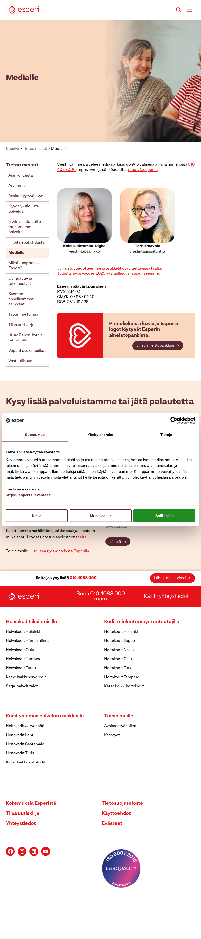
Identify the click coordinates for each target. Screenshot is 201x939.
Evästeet (112, 823)
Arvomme (17, 186)
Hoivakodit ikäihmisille (31, 621)
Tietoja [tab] (166, 434)
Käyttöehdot (116, 813)
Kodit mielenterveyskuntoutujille (141, 621)
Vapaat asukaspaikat (27, 351)
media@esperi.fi (143, 170)
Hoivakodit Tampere (23, 659)
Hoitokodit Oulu (118, 659)
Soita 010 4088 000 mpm (100, 596)
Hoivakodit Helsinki (23, 632)
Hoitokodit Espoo (119, 641)
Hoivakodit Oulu (20, 650)
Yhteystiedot (21, 823)
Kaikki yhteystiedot (166, 596)
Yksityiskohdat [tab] (100, 434)
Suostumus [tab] (35, 434)
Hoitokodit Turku (119, 668)
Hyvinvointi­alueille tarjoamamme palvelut (24, 227)
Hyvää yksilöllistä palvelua (23, 209)
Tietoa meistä (35, 149)
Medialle (16, 253)
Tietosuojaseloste (122, 803)
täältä (81, 537)
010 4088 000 (83, 578)
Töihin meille (118, 716)
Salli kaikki (164, 516)
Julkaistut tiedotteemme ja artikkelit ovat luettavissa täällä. (109, 269)
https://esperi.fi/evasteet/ (28, 495)
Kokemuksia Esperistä (31, 803)
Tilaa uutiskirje (21, 325)
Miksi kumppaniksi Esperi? (24, 265)
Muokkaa (97, 516)
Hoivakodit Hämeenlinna (28, 641)
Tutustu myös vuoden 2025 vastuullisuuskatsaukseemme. (108, 274)
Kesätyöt (112, 735)
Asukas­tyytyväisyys (25, 196)
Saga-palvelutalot (22, 686)
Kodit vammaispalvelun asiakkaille (45, 716)
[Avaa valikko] (189, 10)
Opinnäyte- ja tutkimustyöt (20, 281)
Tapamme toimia (23, 315)
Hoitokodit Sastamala (25, 744)
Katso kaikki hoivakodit (26, 677)
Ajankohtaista (20, 175)
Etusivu (12, 149)
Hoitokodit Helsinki (121, 632)
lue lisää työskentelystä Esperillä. (61, 551)
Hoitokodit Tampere (121, 677)
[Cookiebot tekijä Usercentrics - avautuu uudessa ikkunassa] (173, 420)
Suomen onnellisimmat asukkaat (21, 299)
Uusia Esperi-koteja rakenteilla (25, 337)
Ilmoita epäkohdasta (26, 243)
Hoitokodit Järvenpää (25, 726)
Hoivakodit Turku (21, 668)
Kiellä (36, 516)
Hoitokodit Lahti (20, 735)
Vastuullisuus (20, 361)
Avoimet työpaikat (120, 726)
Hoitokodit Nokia (119, 650)
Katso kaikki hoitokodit (124, 686)
